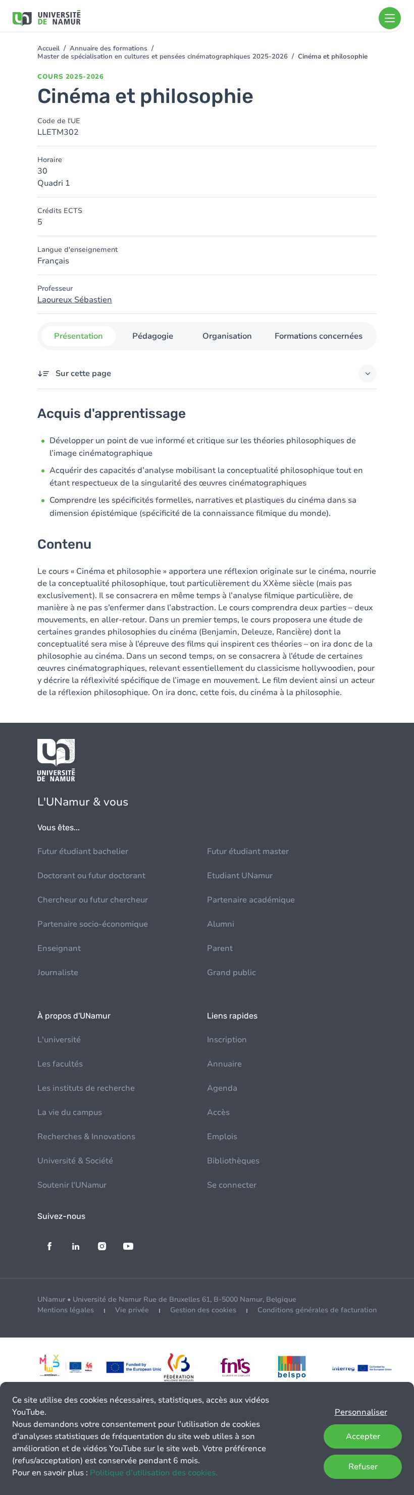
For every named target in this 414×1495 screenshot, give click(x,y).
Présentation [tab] (78, 336)
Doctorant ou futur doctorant (91, 875)
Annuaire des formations (108, 48)
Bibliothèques (233, 1160)
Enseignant (59, 948)
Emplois (222, 1136)
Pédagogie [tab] (152, 336)
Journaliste (57, 972)
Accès (218, 1112)
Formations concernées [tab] (319, 336)
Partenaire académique (251, 899)
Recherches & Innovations (86, 1136)
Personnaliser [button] (361, 1412)
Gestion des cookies (203, 1310)
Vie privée (132, 1310)
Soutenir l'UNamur (72, 1185)
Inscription (227, 1039)
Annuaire (224, 1064)
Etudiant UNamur (240, 875)
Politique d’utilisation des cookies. (154, 1472)
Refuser (363, 1466)
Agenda (222, 1088)
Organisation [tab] (227, 336)
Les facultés (60, 1064)
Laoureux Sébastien (74, 299)
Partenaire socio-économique (92, 924)
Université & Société (75, 1160)
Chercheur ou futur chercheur (92, 899)
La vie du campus (69, 1112)
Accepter (363, 1436)
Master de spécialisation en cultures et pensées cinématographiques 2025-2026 (162, 56)
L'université (59, 1039)
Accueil (48, 48)
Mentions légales (65, 1310)
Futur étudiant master (248, 851)
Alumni (220, 924)
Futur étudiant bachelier (82, 851)
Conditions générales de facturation (317, 1310)
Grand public (231, 972)
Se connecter (231, 1185)
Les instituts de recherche (86, 1088)
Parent (220, 948)
